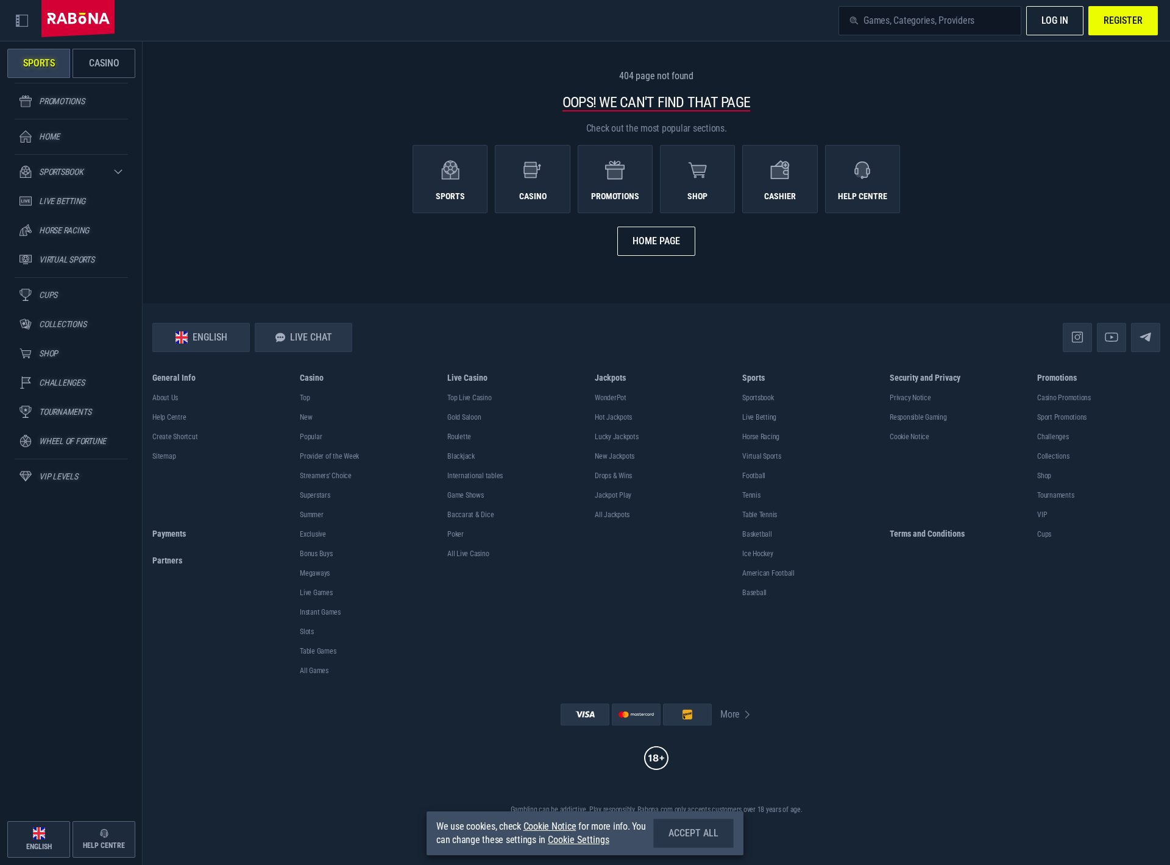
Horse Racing (760, 436)
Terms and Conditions (927, 533)
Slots (307, 631)
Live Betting (759, 417)
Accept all (693, 833)
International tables (475, 475)
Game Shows (465, 495)
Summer (312, 514)
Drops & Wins (613, 475)
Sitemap (164, 456)
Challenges (1053, 436)
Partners (167, 560)
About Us (165, 398)
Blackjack (461, 456)
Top (305, 398)
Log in (1054, 20)
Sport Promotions (1062, 417)
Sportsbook (758, 398)
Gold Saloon (464, 417)
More (730, 714)
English (210, 337)
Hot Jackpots (613, 417)
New (306, 417)
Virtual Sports (761, 456)
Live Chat (311, 337)
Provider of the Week (329, 456)
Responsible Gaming (918, 417)
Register (1123, 20)
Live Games (316, 592)
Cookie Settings (578, 840)
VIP (1042, 514)
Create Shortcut (174, 436)
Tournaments (1055, 495)
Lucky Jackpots (617, 436)
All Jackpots (612, 514)
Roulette (459, 436)
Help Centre (169, 417)
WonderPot (610, 398)
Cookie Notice (909, 436)
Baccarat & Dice (470, 514)
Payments (169, 533)
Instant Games (320, 612)
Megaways (315, 573)
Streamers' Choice (326, 475)
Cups (1044, 534)
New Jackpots (614, 456)
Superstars (315, 495)
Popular (311, 436)
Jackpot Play (613, 495)
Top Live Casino (469, 398)
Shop (1044, 475)
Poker (455, 534)
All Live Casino (468, 553)
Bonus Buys (316, 553)
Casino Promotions (1064, 398)
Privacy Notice (910, 398)
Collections (1053, 456)
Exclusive (313, 534)
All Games (314, 670)
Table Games (318, 651)
